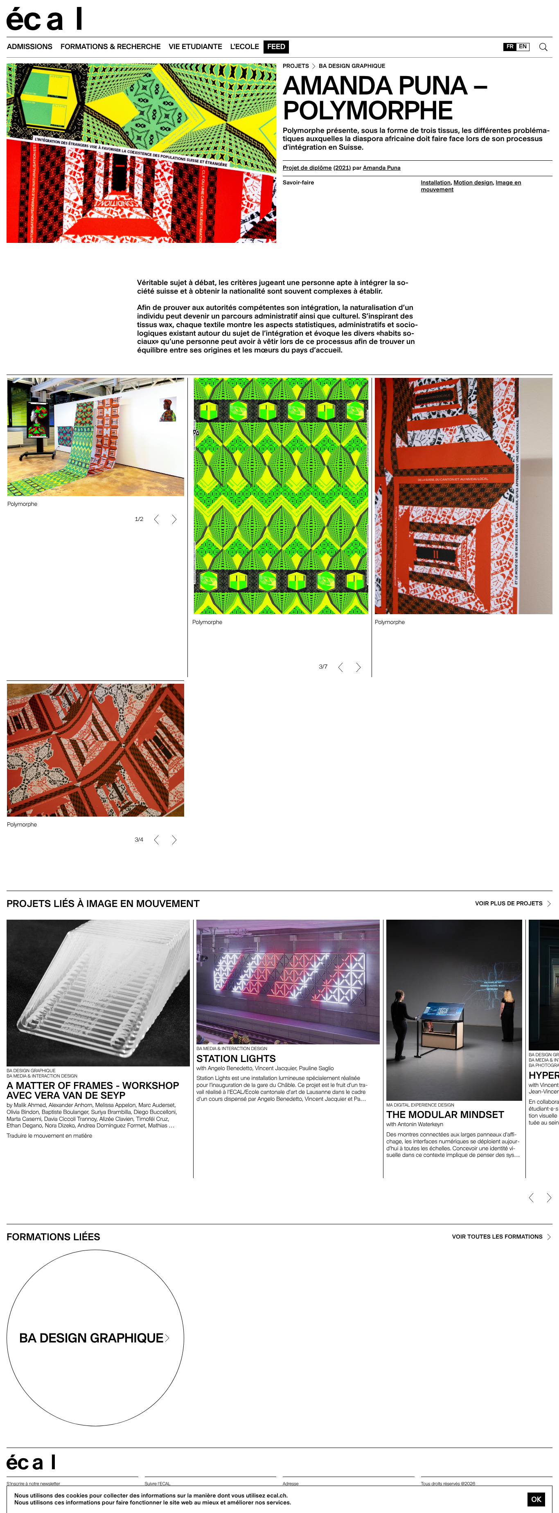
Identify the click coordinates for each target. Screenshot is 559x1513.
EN (523, 46)
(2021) (342, 168)
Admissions (29, 47)
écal (31, 1462)
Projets (296, 66)
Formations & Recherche (111, 47)
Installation (436, 183)
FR (510, 46)
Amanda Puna (382, 168)
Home (44, 18)
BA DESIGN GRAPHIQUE (352, 66)
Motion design (473, 183)
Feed (276, 47)
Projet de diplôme (307, 168)
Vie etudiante (195, 47)
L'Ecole (244, 47)
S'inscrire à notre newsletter (33, 1483)
